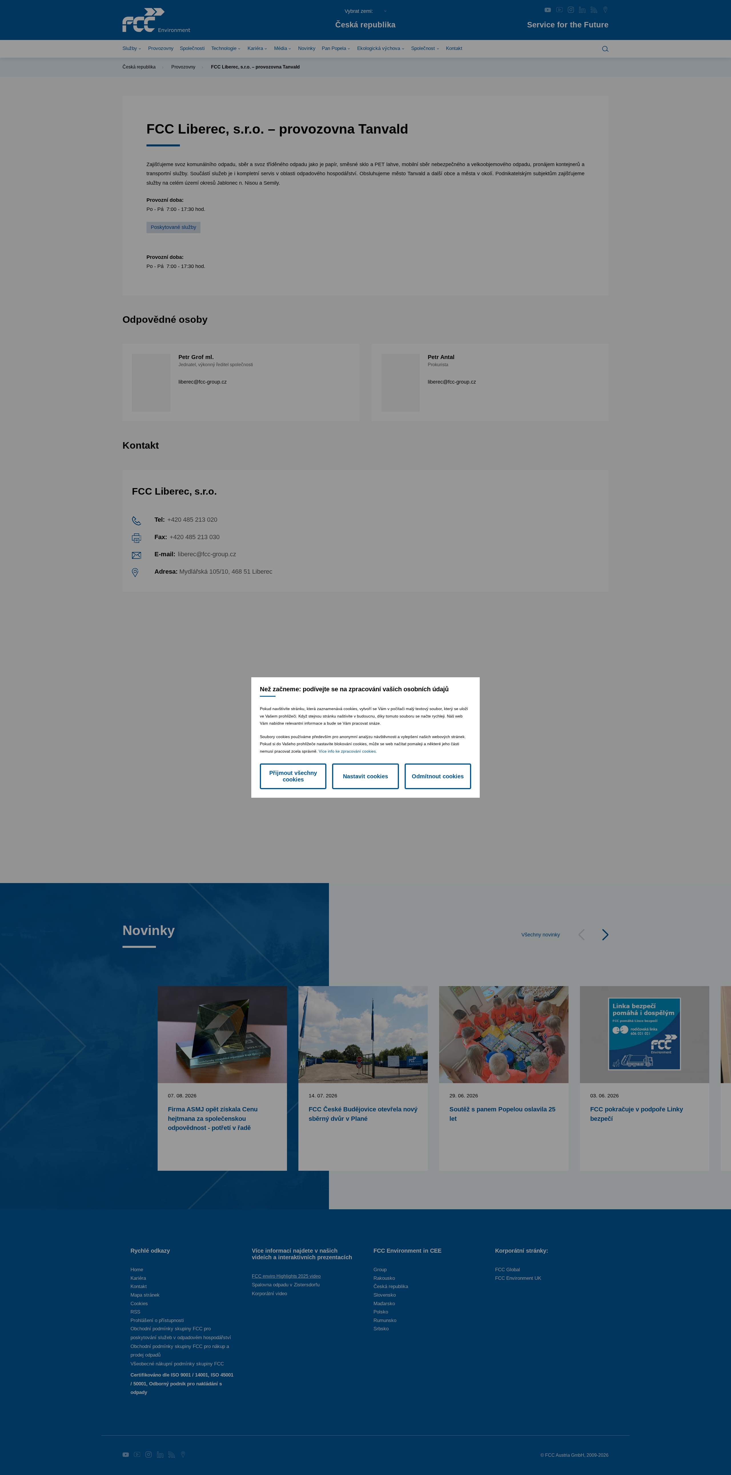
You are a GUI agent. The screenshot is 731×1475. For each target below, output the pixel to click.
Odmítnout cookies (438, 776)
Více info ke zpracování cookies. (348, 751)
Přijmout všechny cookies (293, 776)
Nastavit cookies (365, 776)
